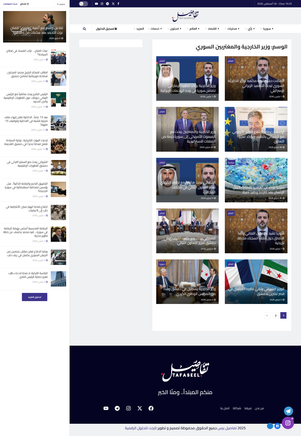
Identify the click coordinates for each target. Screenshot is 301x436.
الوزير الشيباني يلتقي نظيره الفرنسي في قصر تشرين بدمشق (256, 291)
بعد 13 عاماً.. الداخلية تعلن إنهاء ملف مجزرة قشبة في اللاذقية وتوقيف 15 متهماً (26, 120)
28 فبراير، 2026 (275, 147)
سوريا (162, 264)
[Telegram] (117, 408)
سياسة (231, 162)
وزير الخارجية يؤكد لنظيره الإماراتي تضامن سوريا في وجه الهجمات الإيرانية (188, 88)
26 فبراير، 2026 (206, 147)
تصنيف (61, 4)
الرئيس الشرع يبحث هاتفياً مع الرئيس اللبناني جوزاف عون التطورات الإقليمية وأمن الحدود (26, 97)
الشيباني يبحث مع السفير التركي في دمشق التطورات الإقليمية (27, 163)
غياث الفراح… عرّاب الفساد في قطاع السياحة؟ (27, 52)
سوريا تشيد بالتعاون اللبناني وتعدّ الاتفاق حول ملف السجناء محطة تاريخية (261, 238)
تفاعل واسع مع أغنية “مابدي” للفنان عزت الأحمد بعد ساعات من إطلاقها (36, 30)
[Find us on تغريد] (113, 4)
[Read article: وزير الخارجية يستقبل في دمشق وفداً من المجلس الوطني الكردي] (187, 281)
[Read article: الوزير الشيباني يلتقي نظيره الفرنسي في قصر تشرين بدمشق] (256, 281)
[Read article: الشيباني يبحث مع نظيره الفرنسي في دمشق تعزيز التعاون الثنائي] (187, 230)
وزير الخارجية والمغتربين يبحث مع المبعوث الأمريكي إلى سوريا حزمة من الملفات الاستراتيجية (188, 136)
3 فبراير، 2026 (207, 300)
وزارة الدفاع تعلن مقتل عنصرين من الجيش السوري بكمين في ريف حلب (27, 253)
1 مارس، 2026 (275, 96)
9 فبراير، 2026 (207, 198)
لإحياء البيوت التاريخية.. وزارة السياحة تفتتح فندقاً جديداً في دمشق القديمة (26, 142)
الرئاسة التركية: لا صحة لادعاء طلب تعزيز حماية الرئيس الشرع (28, 274)
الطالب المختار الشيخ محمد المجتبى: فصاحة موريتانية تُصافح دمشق (27, 74)
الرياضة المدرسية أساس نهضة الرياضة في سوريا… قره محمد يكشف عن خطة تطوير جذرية (25, 232)
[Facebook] (151, 408)
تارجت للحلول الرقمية (141, 428)
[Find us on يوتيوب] (96, 4)
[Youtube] (106, 408)
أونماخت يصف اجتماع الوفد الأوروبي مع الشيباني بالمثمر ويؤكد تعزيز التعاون (258, 136)
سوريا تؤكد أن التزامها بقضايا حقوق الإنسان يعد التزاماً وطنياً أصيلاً (258, 189)
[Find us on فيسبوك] (118, 4)
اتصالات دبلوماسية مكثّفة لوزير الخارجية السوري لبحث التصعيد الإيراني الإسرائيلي (256, 85)
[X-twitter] (140, 408)
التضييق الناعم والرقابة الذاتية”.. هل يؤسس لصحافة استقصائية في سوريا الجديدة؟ (26, 187)
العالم (230, 61)
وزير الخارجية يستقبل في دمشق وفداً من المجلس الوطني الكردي (190, 291)
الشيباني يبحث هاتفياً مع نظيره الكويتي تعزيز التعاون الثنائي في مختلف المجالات (188, 187)
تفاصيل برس (227, 428)
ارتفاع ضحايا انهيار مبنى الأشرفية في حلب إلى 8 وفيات (27, 208)
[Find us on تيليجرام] (107, 4)
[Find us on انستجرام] (102, 4)
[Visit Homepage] (185, 16)
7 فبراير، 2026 (276, 249)
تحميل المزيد (34, 297)
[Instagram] (128, 408)
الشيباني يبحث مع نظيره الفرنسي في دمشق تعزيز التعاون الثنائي (190, 240)
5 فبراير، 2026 (207, 249)
